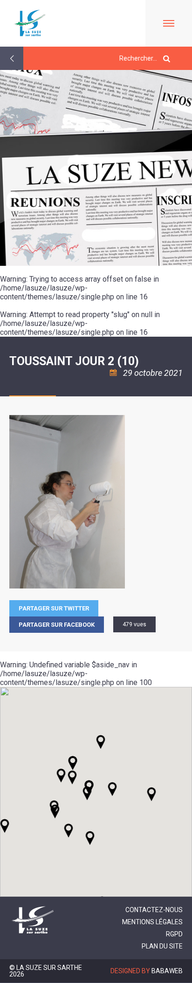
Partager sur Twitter (54, 608)
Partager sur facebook (57, 624)
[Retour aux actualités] (11, 58)
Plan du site (162, 946)
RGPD (174, 934)
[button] (112, 789)
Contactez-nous (154, 910)
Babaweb (167, 971)
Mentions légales (152, 922)
